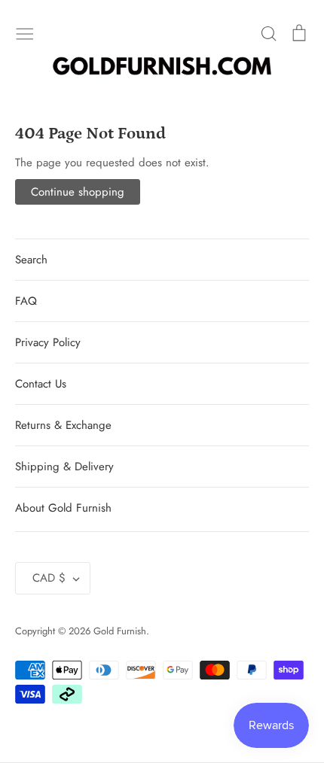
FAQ (26, 301)
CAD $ (49, 578)
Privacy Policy (48, 342)
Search (31, 259)
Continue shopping (77, 192)
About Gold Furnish (63, 508)
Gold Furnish (119, 631)
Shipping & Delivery (64, 466)
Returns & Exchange (63, 425)
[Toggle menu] (25, 32)
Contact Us (40, 383)
